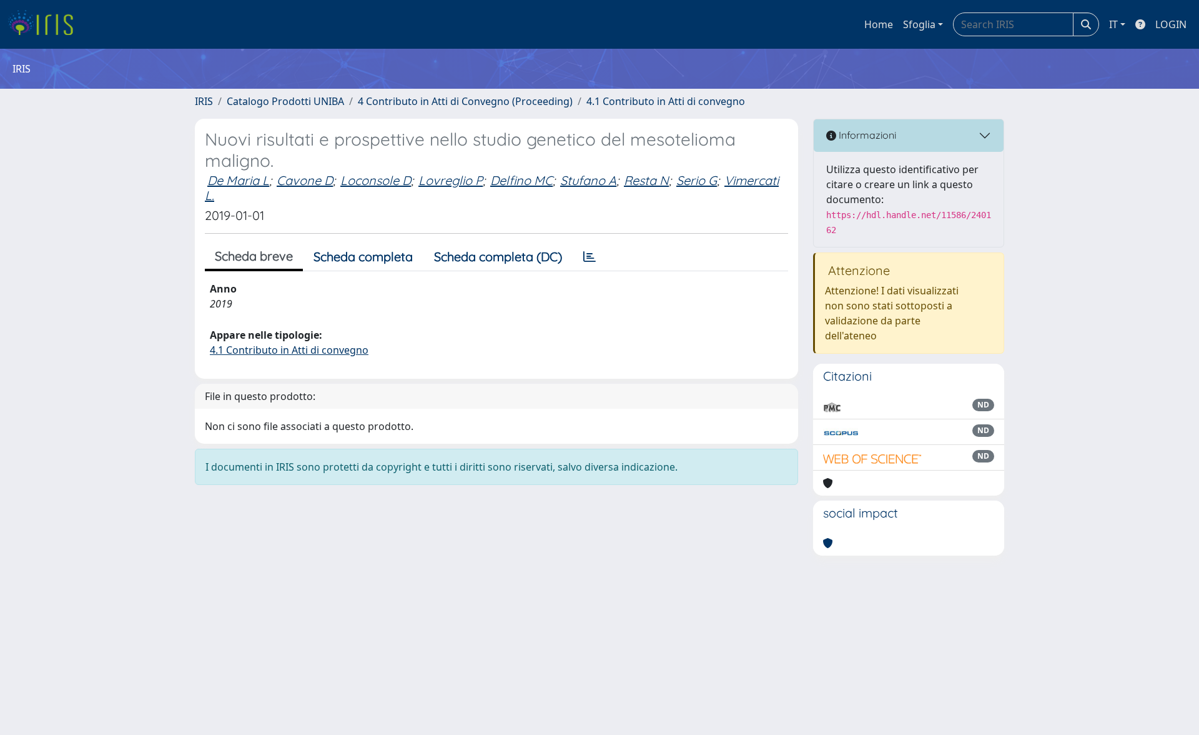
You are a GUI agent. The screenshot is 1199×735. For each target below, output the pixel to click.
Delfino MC (521, 180)
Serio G (696, 180)
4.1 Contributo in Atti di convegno (665, 101)
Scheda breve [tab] (254, 256)
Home (878, 24)
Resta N (646, 180)
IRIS (204, 101)
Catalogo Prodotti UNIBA (285, 101)
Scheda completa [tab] (363, 256)
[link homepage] (45, 24)
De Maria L (238, 180)
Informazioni (866, 135)
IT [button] (1113, 24)
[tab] (589, 257)
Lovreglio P (450, 180)
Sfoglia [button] (919, 24)
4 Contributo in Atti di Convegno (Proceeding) (465, 101)
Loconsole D (375, 180)
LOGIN (1171, 24)
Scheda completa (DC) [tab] (498, 256)
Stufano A (588, 180)
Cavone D (305, 180)
